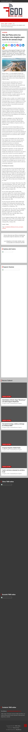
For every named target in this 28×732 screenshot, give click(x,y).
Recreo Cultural (7, 380)
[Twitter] (14, 45)
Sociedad (4, 32)
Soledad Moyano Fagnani (16, 403)
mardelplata (7, 227)
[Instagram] (17, 45)
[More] (3, 48)
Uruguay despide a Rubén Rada (11, 448)
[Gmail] (9, 45)
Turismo (4, 228)
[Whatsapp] (6, 45)
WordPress (18, 729)
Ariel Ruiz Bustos (14, 42)
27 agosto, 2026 (5, 449)
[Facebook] (20, 45)
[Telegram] (3, 45)
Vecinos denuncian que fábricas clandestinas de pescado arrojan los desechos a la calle (14, 236)
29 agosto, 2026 (5, 403)
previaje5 (21, 227)
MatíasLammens (14, 227)
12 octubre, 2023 (6, 42)
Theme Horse (16, 727)
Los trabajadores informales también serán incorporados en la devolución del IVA (14, 241)
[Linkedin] (23, 45)
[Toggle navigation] (3, 20)
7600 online (17, 726)
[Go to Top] (25, 725)
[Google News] (12, 45)
